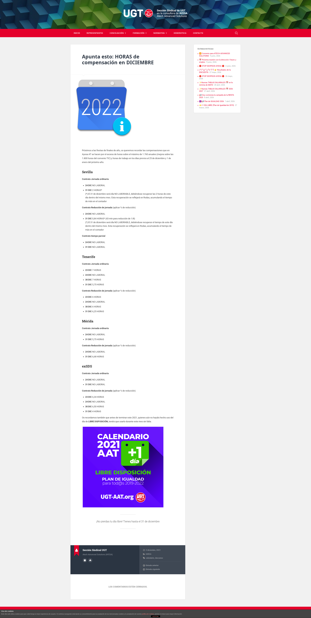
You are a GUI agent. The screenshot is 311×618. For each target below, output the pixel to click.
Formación (138, 33)
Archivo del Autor (85, 560)
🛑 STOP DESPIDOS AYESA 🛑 (211, 66)
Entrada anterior (152, 565)
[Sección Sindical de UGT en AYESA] (155, 14)
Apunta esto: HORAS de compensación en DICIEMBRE (118, 59)
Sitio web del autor (90, 560)
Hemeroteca (180, 33)
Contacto (198, 33)
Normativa (159, 33)
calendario (150, 558)
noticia (148, 554)
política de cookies (148, 614)
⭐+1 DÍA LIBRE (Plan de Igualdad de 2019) (216, 105)
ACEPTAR (155, 616)
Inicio (77, 33)
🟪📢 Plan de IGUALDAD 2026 (211, 101)
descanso (159, 558)
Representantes (95, 33)
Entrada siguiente (153, 569)
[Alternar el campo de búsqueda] (236, 33)
